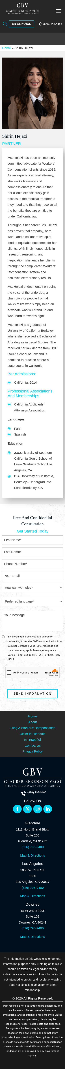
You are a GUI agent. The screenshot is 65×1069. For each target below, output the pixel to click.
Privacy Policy (32, 751)
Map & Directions (32, 855)
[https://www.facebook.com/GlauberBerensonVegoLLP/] (17, 809)
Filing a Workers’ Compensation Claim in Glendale (32, 731)
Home (6, 48)
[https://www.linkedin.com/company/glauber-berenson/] (37, 809)
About (32, 722)
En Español (21, 23)
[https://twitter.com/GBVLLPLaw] (27, 809)
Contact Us (33, 745)
